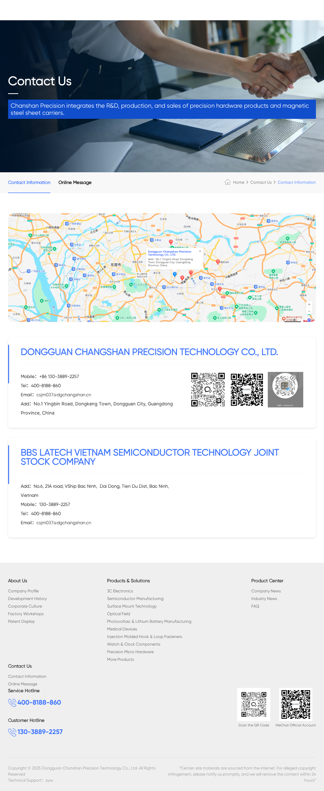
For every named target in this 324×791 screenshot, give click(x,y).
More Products (120, 659)
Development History (27, 598)
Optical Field (118, 613)
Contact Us (261, 182)
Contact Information (29, 182)
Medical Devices (122, 629)
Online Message (75, 182)
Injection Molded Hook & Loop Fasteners (144, 636)
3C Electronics (120, 591)
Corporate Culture (25, 606)
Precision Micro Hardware (130, 651)
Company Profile (23, 591)
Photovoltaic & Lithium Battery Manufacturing (149, 621)
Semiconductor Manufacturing (135, 598)
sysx (49, 780)
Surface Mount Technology (132, 606)
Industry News (264, 598)
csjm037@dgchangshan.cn (63, 394)
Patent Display (21, 621)
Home (238, 182)
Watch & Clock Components (133, 644)
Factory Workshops (26, 613)
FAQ (255, 606)
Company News (266, 591)
